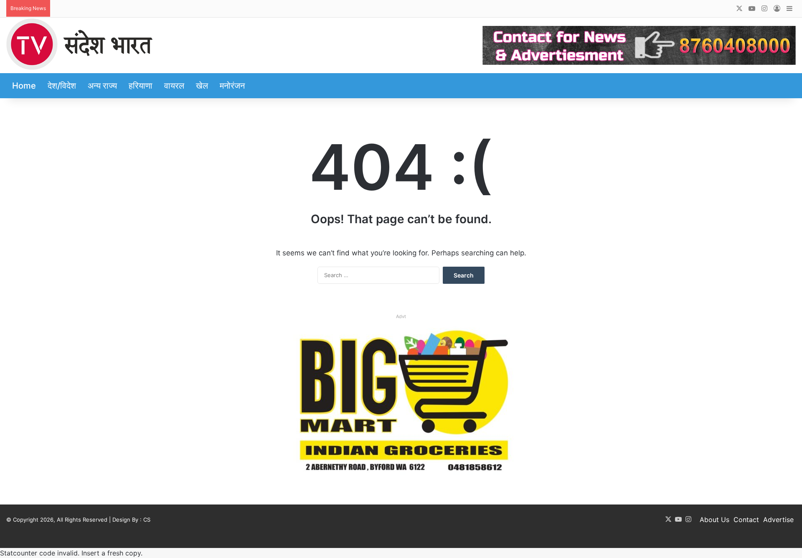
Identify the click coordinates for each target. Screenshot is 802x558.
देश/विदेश (62, 86)
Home (24, 86)
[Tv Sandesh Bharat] (79, 44)
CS (146, 519)
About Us (714, 519)
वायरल (174, 86)
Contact (746, 519)
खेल (202, 86)
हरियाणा (140, 86)
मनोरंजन (232, 86)
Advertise (778, 519)
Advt (401, 316)
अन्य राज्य (102, 86)
